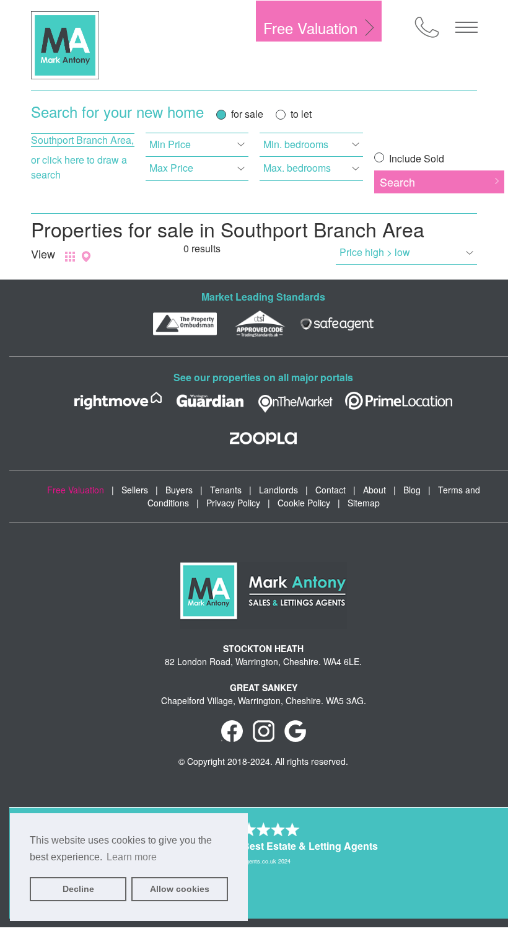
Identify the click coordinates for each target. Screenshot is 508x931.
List (70, 256)
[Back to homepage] (65, 45)
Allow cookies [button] (179, 889)
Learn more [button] (132, 857)
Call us (426, 27)
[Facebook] (232, 729)
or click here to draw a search (79, 167)
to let (301, 114)
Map (86, 256)
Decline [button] (78, 889)
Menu (466, 27)
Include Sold (415, 158)
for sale (247, 114)
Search (397, 182)
